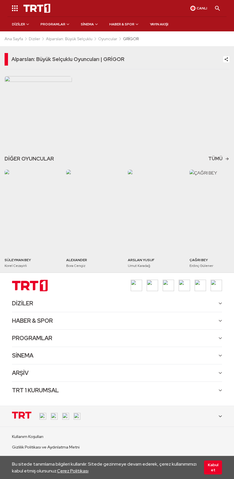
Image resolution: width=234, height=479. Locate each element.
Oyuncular (107, 38)
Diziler (34, 38)
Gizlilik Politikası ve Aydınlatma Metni (46, 447)
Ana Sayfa (14, 38)
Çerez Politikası (72, 471)
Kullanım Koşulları (27, 436)
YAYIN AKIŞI (159, 24)
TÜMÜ (215, 159)
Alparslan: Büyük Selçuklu (69, 38)
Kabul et (213, 467)
